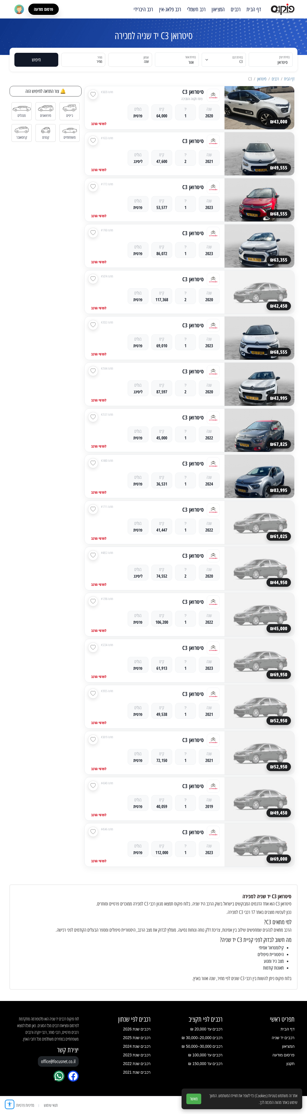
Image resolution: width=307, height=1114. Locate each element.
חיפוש (36, 60)
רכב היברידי (143, 9)
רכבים (236, 9)
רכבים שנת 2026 (137, 1029)
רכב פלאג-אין (170, 9)
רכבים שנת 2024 (137, 1046)
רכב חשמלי (196, 9)
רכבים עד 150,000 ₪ (205, 1064)
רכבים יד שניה (283, 1038)
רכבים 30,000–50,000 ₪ (202, 1046)
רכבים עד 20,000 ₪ (206, 1029)
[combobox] (273, 59)
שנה (146, 61)
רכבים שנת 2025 (137, 1038)
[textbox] (180, 62)
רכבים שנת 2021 (137, 1072)
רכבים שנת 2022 (137, 1064)
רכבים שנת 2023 (137, 1055)
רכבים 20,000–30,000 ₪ (202, 1038)
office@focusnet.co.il (58, 1061)
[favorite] (93, 95)
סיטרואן (261, 79)
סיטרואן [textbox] (282, 62)
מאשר (194, 1099)
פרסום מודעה (43, 9)
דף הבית (254, 9)
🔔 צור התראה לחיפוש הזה (45, 91)
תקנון (290, 1064)
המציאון (218, 9)
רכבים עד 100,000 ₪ (205, 1055)
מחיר (99, 61)
